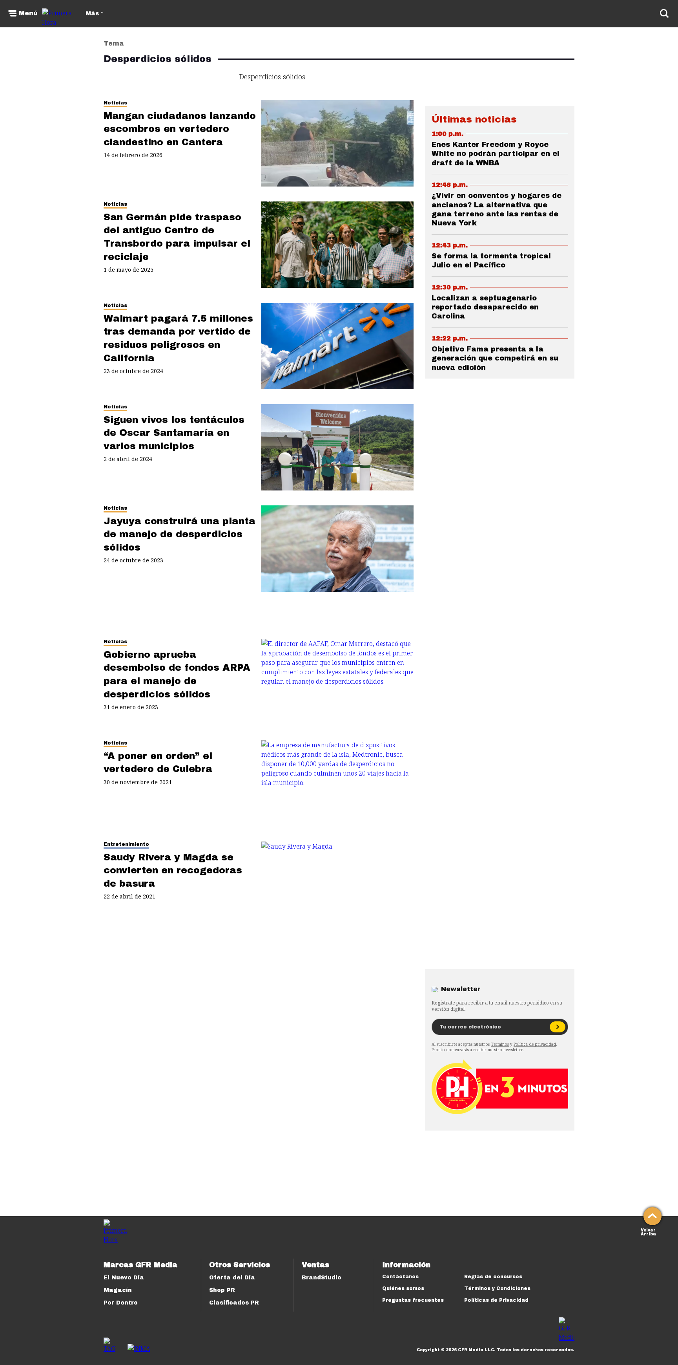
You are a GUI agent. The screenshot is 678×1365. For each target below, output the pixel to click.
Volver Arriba (648, 1231)
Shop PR (222, 1290)
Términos (500, 1044)
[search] (664, 13)
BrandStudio (321, 1278)
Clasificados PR (234, 1303)
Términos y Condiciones (497, 1288)
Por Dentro (121, 1303)
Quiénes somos (403, 1288)
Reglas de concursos (493, 1276)
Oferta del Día (232, 1278)
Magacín (118, 1290)
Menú (28, 13)
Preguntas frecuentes (413, 1300)
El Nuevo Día (124, 1278)
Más (92, 13)
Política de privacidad (535, 1044)
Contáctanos (400, 1276)
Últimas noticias (474, 119)
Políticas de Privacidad (496, 1300)
